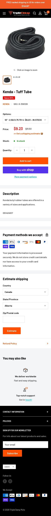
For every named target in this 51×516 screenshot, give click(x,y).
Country (7, 285)
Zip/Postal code (11, 313)
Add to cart (25, 160)
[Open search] (34, 13)
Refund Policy (10, 343)
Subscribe (12, 453)
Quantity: (7, 150)
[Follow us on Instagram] (10, 481)
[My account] (40, 13)
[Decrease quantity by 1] (17, 150)
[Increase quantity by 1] (32, 150)
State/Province (10, 299)
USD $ (6, 467)
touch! (28, 399)
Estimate (11, 330)
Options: (7, 114)
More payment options (25, 176)
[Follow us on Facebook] (5, 481)
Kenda (6, 104)
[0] (46, 13)
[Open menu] (4, 13)
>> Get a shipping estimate (27, 133)
